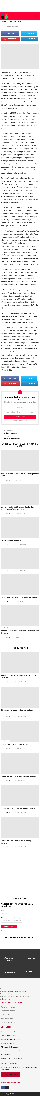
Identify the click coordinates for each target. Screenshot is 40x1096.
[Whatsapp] (6, 17)
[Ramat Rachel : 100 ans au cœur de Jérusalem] (20, 763)
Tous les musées (7, 1018)
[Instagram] (6, 14)
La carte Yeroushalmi (8, 1011)
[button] (35, 16)
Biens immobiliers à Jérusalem (11, 1051)
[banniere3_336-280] (19, 886)
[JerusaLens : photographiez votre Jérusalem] (20, 584)
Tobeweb (19, 1094)
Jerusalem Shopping (8, 1043)
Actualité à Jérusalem (8, 1007)
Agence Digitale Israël (8, 1035)
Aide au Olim (5, 1014)
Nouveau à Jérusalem (8, 1022)
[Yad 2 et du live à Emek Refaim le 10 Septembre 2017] (20, 460)
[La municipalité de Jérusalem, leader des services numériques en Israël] (20, 494)
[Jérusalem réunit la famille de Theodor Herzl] (20, 795)
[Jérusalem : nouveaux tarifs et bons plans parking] (20, 827)
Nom (2, 910)
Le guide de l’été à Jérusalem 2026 (14, 744)
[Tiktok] (2, 17)
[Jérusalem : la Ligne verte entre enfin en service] (20, 697)
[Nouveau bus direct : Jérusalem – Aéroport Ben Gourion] (20, 615)
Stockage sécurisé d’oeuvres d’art (12, 1058)
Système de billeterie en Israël (11, 1039)
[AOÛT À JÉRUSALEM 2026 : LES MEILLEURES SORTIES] (20, 662)
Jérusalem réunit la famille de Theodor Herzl (18, 809)
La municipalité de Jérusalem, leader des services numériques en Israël (17, 508)
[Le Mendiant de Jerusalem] (20, 527)
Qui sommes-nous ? (8, 1032)
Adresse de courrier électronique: (11, 918)
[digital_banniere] (20, 892)
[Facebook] (2, 14)
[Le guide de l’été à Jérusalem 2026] (20, 731)
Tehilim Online (6, 1054)
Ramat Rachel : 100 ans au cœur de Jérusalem (19, 776)
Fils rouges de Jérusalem (9, 1047)
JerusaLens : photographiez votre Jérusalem (19, 598)
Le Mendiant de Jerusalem (11, 540)
